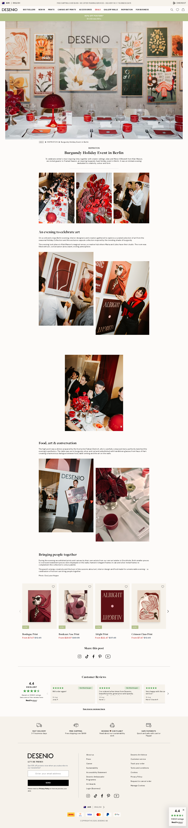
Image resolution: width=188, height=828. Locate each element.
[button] (177, 816)
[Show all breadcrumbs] (41, 142)
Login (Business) (93, 788)
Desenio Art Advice (139, 755)
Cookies (134, 772)
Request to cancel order (141, 781)
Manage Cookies (138, 786)
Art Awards (91, 784)
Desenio (101, 821)
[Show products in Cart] (183, 10)
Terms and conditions (140, 768)
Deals (98, 10)
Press (88, 759)
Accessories (85, 10)
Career (89, 764)
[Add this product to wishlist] (53, 586)
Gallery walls (111, 10)
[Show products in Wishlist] (177, 10)
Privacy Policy (44, 789)
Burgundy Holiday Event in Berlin (75, 142)
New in (41, 10)
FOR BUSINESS (142, 10)
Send (48, 783)
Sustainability (92, 768)
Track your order (138, 764)
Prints (51, 10)
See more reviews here (94, 709)
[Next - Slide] (168, 611)
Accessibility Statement (96, 772)
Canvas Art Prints (67, 10)
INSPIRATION (52, 142)
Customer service (138, 759)
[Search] (172, 9)
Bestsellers (29, 10)
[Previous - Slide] (20, 611)
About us (90, 755)
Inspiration (127, 10)
